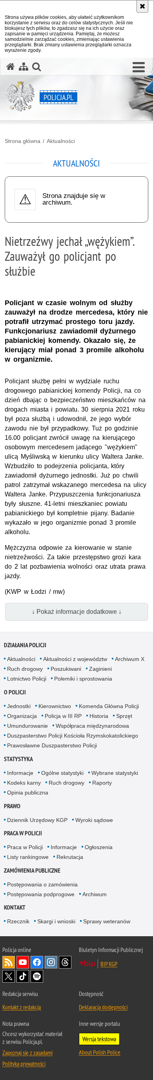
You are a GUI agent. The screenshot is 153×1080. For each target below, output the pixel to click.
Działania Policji (25, 645)
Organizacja (22, 716)
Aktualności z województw (75, 659)
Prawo (12, 806)
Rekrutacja (69, 857)
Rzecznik (18, 921)
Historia (98, 716)
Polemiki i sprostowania (83, 678)
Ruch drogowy (25, 669)
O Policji (15, 692)
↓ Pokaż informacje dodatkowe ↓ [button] (77, 611)
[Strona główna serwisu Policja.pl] (10, 66)
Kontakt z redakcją (21, 1007)
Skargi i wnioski (56, 921)
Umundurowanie (27, 726)
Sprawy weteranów (106, 921)
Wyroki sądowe (94, 820)
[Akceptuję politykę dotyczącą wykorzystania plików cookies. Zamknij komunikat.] (142, 6)
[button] (139, 67)
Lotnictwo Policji (26, 678)
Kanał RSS (8, 962)
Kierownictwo (54, 706)
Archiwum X (129, 659)
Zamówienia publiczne (32, 870)
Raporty (102, 783)
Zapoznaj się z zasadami (27, 1052)
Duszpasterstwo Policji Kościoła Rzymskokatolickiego (72, 735)
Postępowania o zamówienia (42, 884)
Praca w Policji (23, 833)
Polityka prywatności (24, 1063)
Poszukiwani (66, 669)
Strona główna (22, 141)
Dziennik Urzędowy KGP (37, 820)
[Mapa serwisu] (23, 66)
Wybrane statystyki (114, 773)
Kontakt (15, 907)
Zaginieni (100, 669)
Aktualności (61, 141)
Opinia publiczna (27, 792)
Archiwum (94, 894)
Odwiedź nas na (22, 962)
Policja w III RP (63, 716)
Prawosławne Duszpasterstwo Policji (52, 745)
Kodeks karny (24, 783)
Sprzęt (124, 716)
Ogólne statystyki (62, 773)
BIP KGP (108, 964)
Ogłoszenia (99, 847)
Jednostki (19, 706)
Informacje (20, 773)
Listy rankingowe (28, 857)
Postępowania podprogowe (41, 894)
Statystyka (18, 759)
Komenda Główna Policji (109, 706)
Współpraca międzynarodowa (92, 726)
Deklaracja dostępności (103, 1007)
